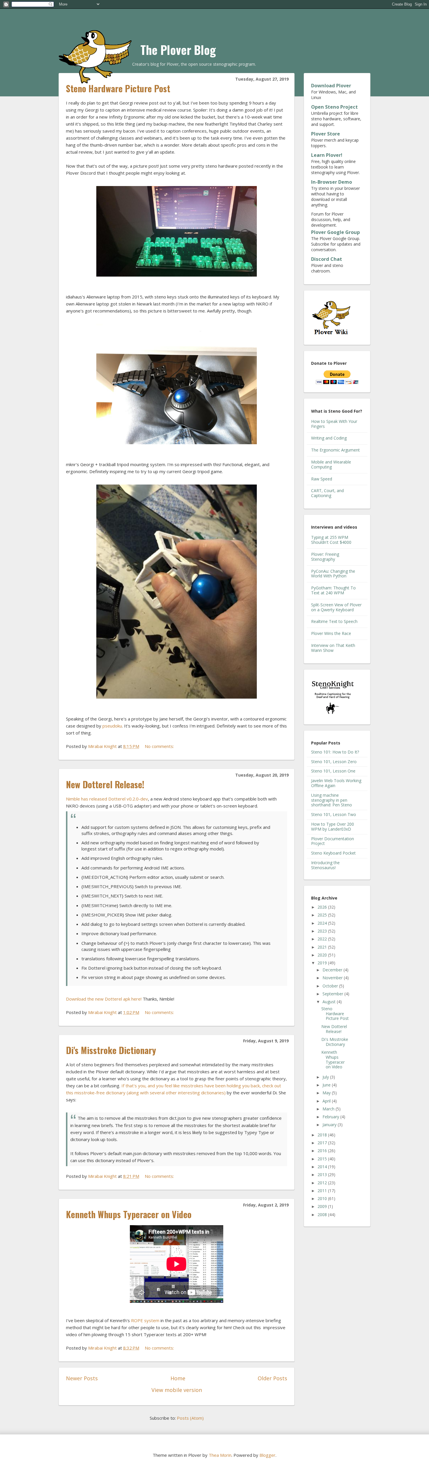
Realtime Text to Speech (334, 621)
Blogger (267, 1455)
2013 (323, 1174)
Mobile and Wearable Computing (331, 464)
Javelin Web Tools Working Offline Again (336, 783)
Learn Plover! (326, 155)
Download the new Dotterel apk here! (104, 999)
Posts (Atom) (190, 1418)
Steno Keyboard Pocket (333, 853)
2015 (323, 1159)
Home (177, 1378)
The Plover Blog (178, 49)
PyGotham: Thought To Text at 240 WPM (333, 590)
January (330, 1124)
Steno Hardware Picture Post (118, 88)
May (327, 1093)
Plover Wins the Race (331, 633)
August (329, 1001)
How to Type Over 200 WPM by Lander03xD (332, 826)
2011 (323, 1190)
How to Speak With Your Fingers (334, 424)
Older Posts (272, 1378)
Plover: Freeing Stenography (325, 556)
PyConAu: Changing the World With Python (333, 573)
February (331, 1116)
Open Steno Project (334, 107)
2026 (323, 907)
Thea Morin (220, 1455)
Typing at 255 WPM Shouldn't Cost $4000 (331, 539)
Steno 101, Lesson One (333, 771)
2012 (323, 1182)
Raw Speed (321, 479)
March (329, 1109)
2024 (323, 923)
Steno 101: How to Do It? (335, 752)
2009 (323, 1206)
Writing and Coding (329, 438)
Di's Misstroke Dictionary (111, 1050)
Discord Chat (326, 259)
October (330, 986)
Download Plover (331, 85)
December (332, 970)
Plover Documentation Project (332, 841)
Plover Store (325, 134)
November (333, 977)
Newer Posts (82, 1378)
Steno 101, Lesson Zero (334, 761)
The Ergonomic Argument (335, 450)
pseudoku (112, 726)
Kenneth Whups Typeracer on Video (128, 1214)
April (327, 1101)
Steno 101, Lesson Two (333, 814)
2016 (323, 1150)
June (327, 1085)
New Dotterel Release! (105, 784)
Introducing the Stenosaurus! (325, 865)
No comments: (160, 746)
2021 (323, 947)
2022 (323, 939)
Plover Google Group (335, 232)
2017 (323, 1142)
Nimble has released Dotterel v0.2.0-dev (107, 799)
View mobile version (176, 1389)
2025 (323, 915)
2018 (323, 1135)
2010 (323, 1198)
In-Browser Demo (331, 182)
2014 (323, 1166)
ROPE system (145, 1320)
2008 (323, 1214)
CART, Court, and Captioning (327, 493)
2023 (323, 931)
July (326, 1077)
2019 (323, 963)
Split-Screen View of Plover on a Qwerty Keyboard (336, 607)
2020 (323, 955)
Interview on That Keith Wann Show (333, 648)
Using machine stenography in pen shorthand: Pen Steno (331, 800)
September (333, 993)
